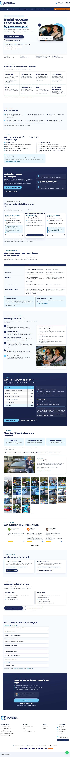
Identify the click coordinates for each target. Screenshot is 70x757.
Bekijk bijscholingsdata (12, 570)
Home (2, 9)
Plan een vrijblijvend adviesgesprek (14, 36)
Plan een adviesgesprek (19, 668)
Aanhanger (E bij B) (56, 567)
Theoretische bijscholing (11, 567)
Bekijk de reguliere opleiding (35, 235)
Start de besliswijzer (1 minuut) (13, 187)
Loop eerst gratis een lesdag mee (34, 607)
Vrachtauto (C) (47, 567)
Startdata (45, 9)
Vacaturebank (33, 9)
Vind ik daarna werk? (9, 665)
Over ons (26, 9)
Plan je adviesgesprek (26, 700)
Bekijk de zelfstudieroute (56, 235)
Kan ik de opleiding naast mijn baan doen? (14, 641)
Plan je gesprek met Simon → (44, 470)
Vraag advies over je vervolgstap (45, 570)
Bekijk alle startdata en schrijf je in (14, 607)
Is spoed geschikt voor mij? (14, 235)
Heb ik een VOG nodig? (10, 631)
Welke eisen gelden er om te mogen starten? (15, 628)
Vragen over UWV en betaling (28, 420)
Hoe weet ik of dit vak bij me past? (13, 635)
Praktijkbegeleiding (22, 567)
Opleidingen (6, 9)
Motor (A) (40, 567)
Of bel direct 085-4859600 (26, 703)
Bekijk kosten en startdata (12, 40)
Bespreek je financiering (11, 420)
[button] (67, 752)
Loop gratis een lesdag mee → (13, 161)
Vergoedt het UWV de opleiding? (12, 655)
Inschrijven (39, 9)
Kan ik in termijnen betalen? (11, 651)
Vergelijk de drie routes (11, 191)
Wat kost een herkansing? (11, 659)
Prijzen (12, 9)
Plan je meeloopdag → (42, 303)
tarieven (34, 705)
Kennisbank (19, 9)
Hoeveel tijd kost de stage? (11, 645)
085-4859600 (30, 668)
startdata (30, 705)
